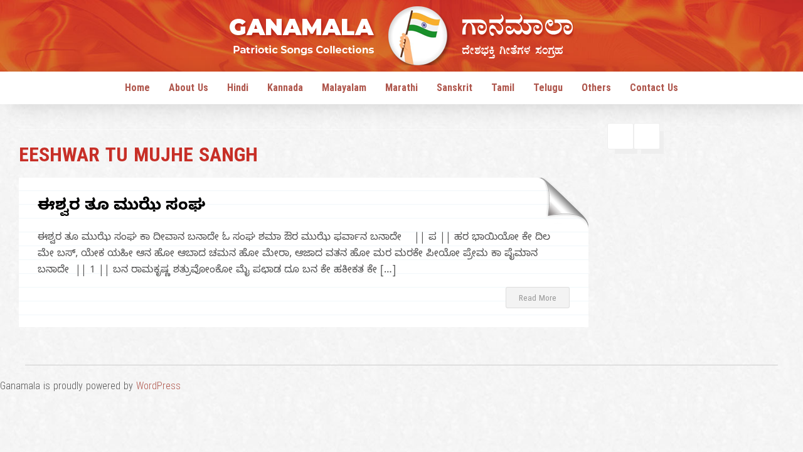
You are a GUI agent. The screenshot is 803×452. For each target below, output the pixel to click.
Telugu (548, 90)
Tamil (502, 90)
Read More (537, 299)
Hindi (237, 90)
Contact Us (654, 90)
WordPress (158, 388)
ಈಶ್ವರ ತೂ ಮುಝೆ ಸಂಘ (122, 207)
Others (596, 90)
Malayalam (344, 90)
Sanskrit (454, 90)
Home (137, 90)
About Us (188, 90)
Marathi (401, 90)
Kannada (285, 90)
